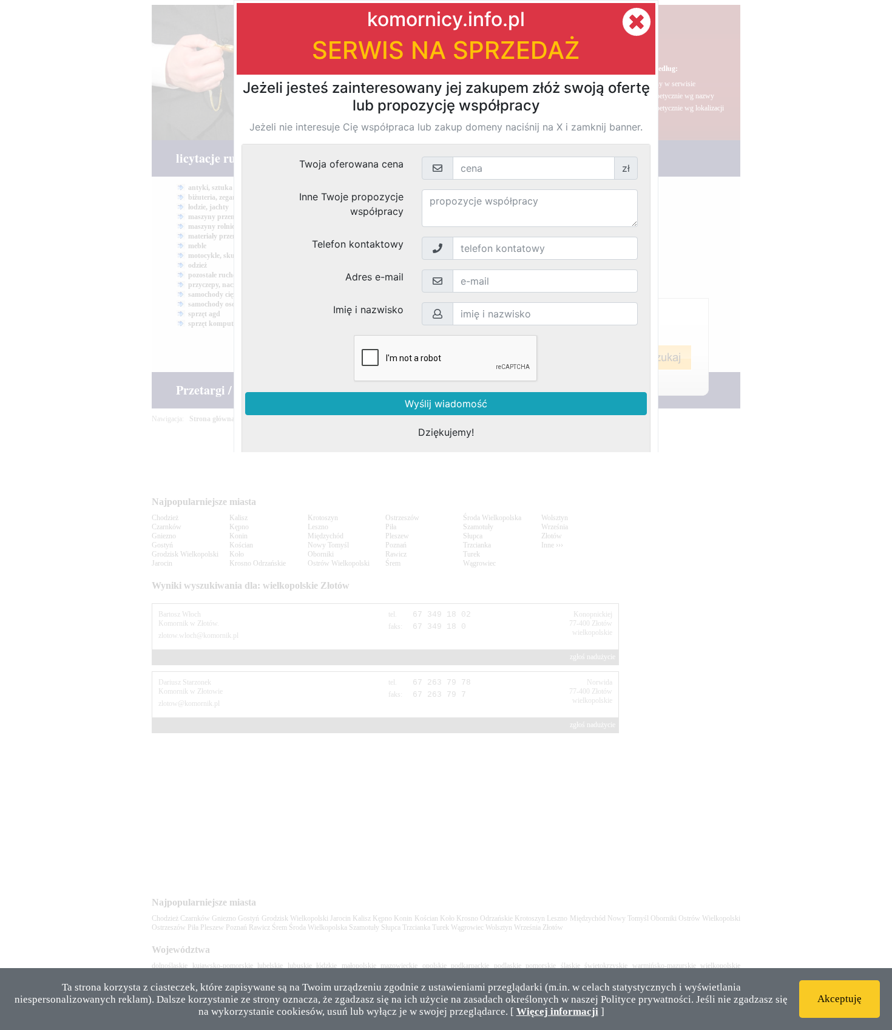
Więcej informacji (557, 1011)
